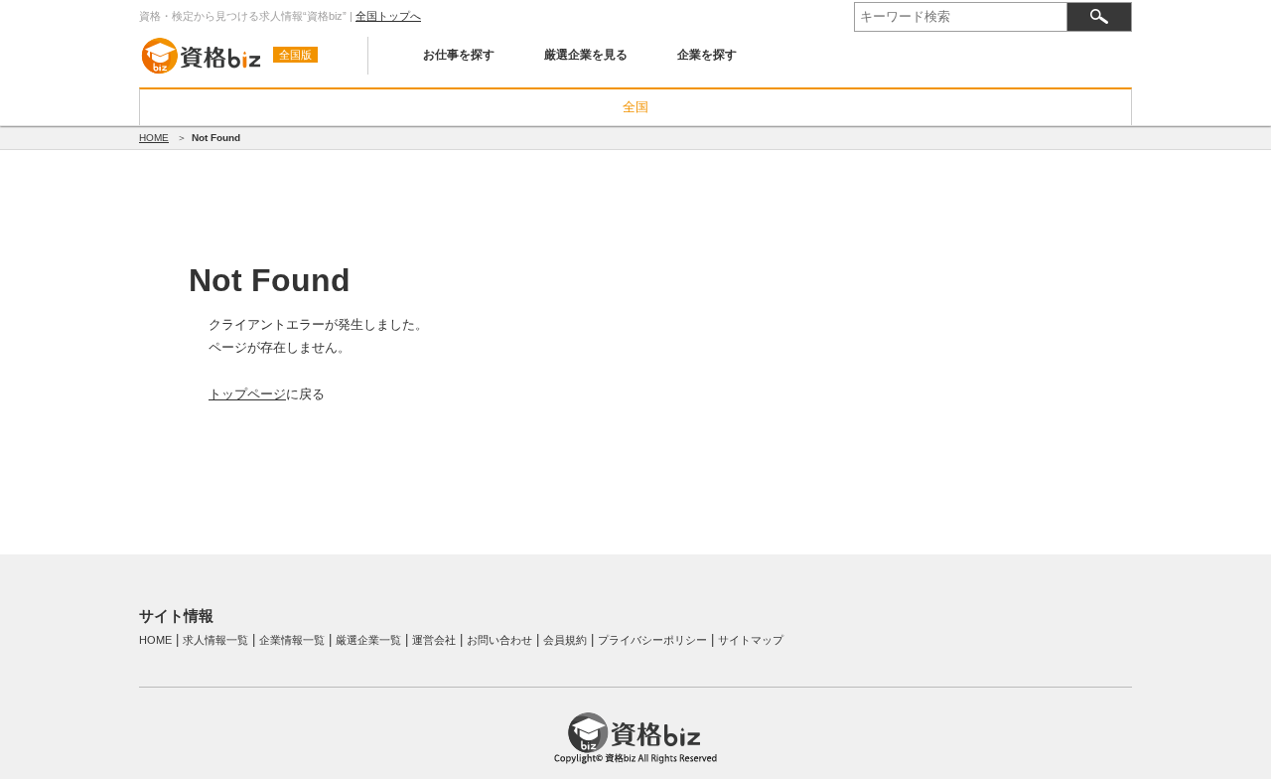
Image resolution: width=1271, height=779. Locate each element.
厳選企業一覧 (368, 640)
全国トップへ (388, 16)
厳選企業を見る (586, 55)
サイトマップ (750, 640)
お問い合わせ (499, 640)
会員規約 (565, 640)
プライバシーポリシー (652, 640)
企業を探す (707, 55)
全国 (635, 106)
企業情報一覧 (292, 640)
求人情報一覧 (215, 640)
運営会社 (434, 640)
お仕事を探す (458, 55)
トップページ (247, 394)
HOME (154, 137)
